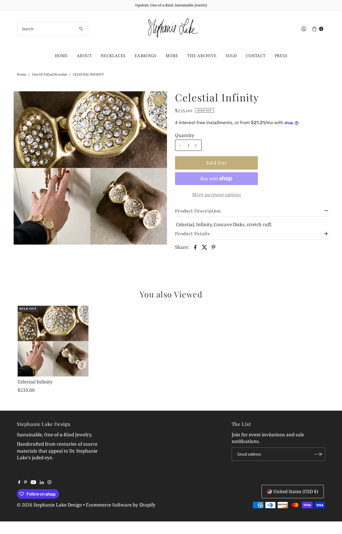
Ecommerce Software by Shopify (121, 505)
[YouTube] (33, 482)
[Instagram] (49, 482)
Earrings (146, 55)
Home (61, 55)
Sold (231, 55)
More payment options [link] (216, 194)
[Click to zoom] (158, 100)
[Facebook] (19, 482)
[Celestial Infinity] (53, 341)
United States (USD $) (295, 491)
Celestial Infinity (35, 382)
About (84, 55)
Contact (255, 55)
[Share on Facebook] (195, 247)
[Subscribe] (318, 454)
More (172, 55)
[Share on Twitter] (204, 247)
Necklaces (113, 55)
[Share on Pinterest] (213, 247)
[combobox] (52, 29)
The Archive (201, 55)
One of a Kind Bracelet (49, 74)
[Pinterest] (25, 482)
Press (281, 55)
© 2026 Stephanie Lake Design (49, 505)
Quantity (184, 135)
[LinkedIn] (42, 482)
